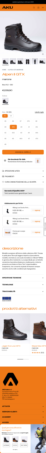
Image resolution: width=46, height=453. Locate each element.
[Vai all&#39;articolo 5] (35, 61)
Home (4, 70)
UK (11, 116)
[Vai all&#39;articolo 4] (27, 61)
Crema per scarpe (19, 231)
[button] (6, 439)
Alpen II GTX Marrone (15, 70)
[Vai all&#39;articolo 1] (5, 61)
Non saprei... (15, 449)
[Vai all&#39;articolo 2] (13, 61)
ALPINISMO (6, 445)
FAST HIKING (24, 445)
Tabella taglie (39, 112)
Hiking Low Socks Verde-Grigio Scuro (21, 219)
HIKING (15, 445)
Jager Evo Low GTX (11, 346)
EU (5, 116)
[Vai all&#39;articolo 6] (42, 61)
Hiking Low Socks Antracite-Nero (21, 208)
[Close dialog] (44, 426)
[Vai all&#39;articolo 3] (20, 61)
